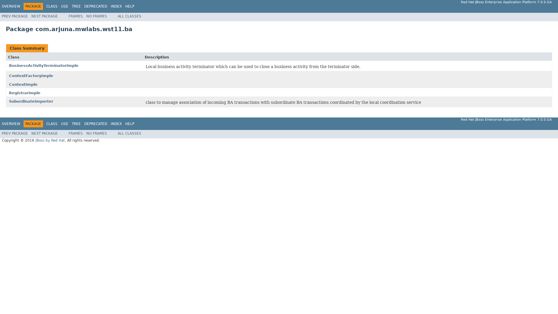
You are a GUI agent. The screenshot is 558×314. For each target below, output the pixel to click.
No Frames (96, 16)
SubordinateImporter (31, 101)
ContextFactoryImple (31, 76)
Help (129, 6)
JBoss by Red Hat (50, 140)
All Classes (129, 16)
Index (116, 6)
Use (64, 6)
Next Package (44, 16)
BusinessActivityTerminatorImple (43, 65)
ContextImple (23, 84)
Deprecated (95, 6)
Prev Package (15, 16)
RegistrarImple (24, 93)
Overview (11, 6)
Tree (76, 6)
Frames (76, 16)
